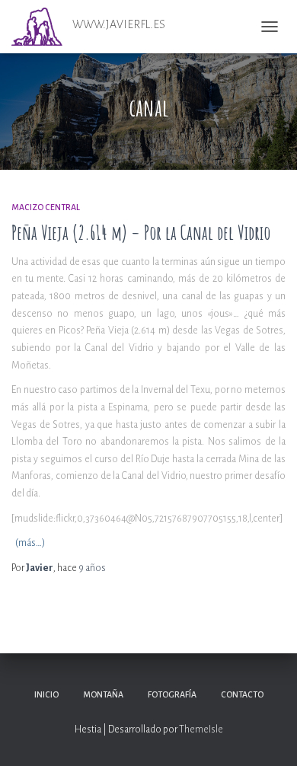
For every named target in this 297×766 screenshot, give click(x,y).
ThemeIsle (201, 729)
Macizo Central (45, 207)
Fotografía (172, 694)
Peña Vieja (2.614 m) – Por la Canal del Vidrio (140, 232)
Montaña (103, 694)
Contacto (242, 694)
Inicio (46, 694)
